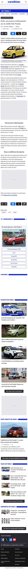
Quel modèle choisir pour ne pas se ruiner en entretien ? (12, 340)
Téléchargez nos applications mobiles (13, 545)
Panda (19, 75)
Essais (7, 13)
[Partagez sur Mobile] (24, 33)
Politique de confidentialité (20, 558)
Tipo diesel (20, 96)
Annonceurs (17, 549)
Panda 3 (4, 212)
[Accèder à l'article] (14, 309)
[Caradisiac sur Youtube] (14, 540)
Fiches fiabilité (14, 13)
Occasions (14, 260)
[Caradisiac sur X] (7, 540)
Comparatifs (22, 13)
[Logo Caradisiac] (14, 3)
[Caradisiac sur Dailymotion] (10, 540)
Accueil (2, 13)
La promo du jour (7, 18)
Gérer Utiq (17, 564)
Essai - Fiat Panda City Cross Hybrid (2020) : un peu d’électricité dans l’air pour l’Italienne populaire (18, 478)
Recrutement (3, 555)
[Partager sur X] (19, 33)
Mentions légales (4, 558)
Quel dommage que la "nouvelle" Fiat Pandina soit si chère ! (12, 319)
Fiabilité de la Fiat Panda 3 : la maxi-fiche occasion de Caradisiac (12, 441)
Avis (14, 253)
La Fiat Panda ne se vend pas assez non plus (12, 362)
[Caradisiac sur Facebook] (3, 540)
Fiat (19, 126)
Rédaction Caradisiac (5, 552)
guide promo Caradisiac (10, 195)
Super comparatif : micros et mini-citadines (18, 519)
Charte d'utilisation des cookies (5, 562)
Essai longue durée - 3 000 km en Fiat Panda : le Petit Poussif (18, 485)
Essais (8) (14, 256)
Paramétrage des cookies (20, 561)
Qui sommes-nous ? (19, 552)
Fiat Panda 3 (5, 10)
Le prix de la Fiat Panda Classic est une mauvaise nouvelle (12, 385)
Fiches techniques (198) (14, 249)
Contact (2, 549)
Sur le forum (14, 263)
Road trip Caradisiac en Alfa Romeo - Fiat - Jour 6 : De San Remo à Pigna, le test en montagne (18, 494)
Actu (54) (14, 266)
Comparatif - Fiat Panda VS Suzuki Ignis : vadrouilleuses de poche (18, 512)
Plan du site (17, 555)
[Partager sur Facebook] (13, 33)
